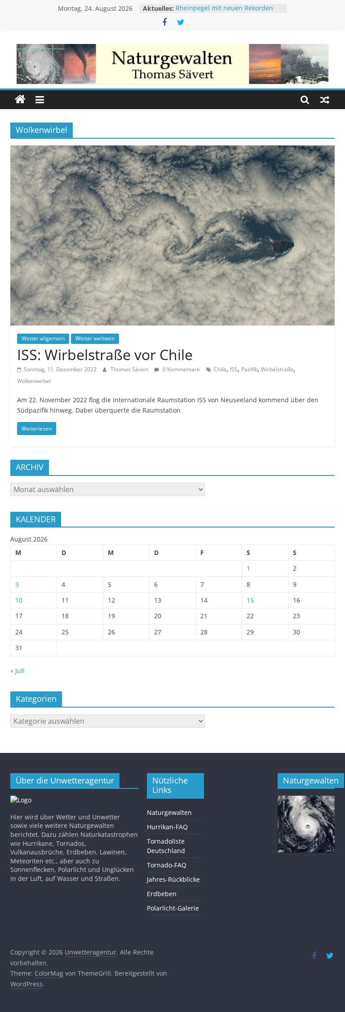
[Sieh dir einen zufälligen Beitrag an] (325, 99)
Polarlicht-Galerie (173, 908)
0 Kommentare (180, 369)
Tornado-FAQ (166, 865)
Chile (220, 369)
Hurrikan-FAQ (167, 827)
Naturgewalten (169, 812)
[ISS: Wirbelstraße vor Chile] (172, 151)
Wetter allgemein (43, 338)
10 (18, 600)
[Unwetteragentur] (20, 99)
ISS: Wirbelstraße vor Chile (105, 354)
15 (250, 600)
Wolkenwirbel (34, 381)
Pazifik (249, 369)
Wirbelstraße (277, 369)
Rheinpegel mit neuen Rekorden (224, 8)
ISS (234, 369)
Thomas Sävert (130, 369)
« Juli (17, 670)
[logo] (20, 800)
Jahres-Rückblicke (173, 879)
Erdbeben (162, 893)
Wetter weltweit (95, 338)
